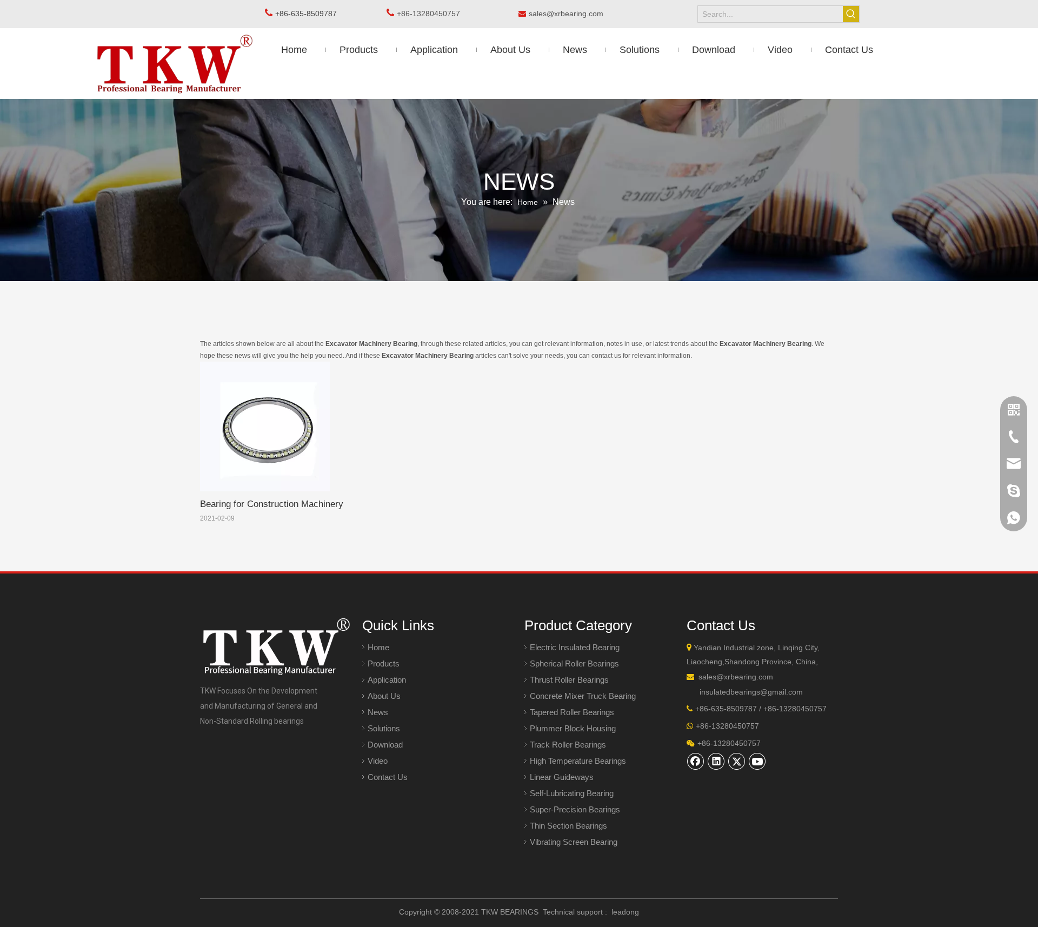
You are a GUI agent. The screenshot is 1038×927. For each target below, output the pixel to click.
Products (384, 663)
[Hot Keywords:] (851, 14)
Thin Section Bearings (568, 825)
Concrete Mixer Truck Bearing (583, 696)
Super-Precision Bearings (575, 809)
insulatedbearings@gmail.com (751, 692)
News (378, 712)
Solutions (384, 728)
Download (385, 744)
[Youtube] (757, 761)
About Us (384, 696)
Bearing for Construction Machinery (271, 504)
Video (378, 760)
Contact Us (388, 777)
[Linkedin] (716, 761)
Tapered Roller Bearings (572, 712)
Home (378, 647)
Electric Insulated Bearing (575, 647)
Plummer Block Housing (573, 728)
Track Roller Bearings (568, 744)
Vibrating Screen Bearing (573, 841)
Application (387, 679)
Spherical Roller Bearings (574, 663)
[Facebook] (695, 761)
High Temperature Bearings (578, 760)
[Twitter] (737, 761)
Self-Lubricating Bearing (572, 793)
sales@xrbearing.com (569, 13)
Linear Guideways (562, 777)
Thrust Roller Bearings (569, 679)
